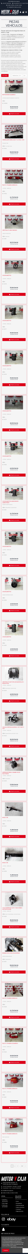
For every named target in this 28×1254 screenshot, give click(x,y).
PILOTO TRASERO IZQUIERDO (10, 1043)
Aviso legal (5, 1203)
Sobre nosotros (20, 1207)
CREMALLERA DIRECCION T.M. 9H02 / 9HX (13, 140)
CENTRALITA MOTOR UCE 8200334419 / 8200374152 (13, 682)
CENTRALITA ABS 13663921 (9, 230)
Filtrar (5, 75)
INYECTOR (5, 817)
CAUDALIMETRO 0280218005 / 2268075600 (10, 501)
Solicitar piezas (20, 1205)
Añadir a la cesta (15, 113)
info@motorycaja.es (15, 1)
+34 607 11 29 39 (16, 1186)
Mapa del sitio (19, 1211)
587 (22, 1166)
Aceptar (6, 1250)
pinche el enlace (6, 1247)
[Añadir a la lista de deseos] (25, 82)
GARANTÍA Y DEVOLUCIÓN (15, 7)
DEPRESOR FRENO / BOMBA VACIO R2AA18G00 (11, 773)
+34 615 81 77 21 (17, 3)
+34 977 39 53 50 (7, 3)
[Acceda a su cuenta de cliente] (3, 1230)
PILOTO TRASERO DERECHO (9, 185)
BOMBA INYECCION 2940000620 (11, 953)
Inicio (17, 1201)
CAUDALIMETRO (6, 275)
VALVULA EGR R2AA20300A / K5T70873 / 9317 (13, 727)
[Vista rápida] (25, 84)
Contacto (18, 1209)
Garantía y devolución (5, 1200)
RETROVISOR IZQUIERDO (8, 94)
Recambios (19, 1203)
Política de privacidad (4, 1205)
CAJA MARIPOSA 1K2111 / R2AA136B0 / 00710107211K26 (12, 908)
